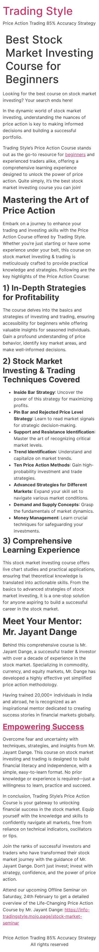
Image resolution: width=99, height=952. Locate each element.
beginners (75, 154)
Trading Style (38, 11)
